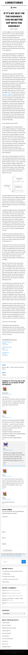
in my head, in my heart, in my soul (10, 579)
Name (4, 532)
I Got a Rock (5, 641)
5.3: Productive (5, 636)
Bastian (4, 602)
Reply (3, 406)
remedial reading (6, 574)
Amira (3, 596)
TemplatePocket (16, 651)
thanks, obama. (5, 582)
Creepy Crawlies (6, 622)
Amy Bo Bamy (5, 393)
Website (4, 544)
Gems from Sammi (6, 625)
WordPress (14, 653)
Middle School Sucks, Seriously (13, 590)
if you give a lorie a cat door (8, 576)
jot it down (10, 600)
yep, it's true (5, 644)
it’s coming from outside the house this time (12, 571)
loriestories (14, 2)
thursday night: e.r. (6, 630)
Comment (5, 516)
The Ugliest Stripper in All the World (14, 596)
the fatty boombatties (7, 638)
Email (4, 538)
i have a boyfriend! (6, 633)
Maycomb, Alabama (7, 94)
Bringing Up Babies (6, 646)
